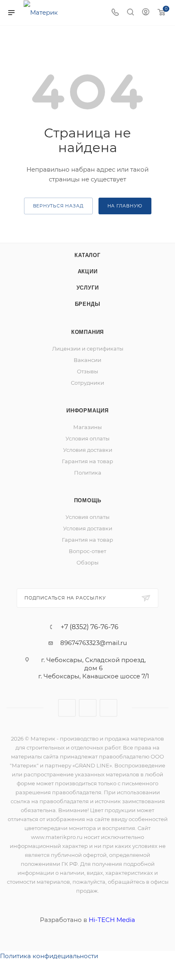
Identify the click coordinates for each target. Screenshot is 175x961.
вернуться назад (58, 206)
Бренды (88, 304)
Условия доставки (87, 450)
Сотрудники (87, 382)
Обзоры (87, 562)
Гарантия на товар (87, 461)
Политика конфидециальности (49, 956)
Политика (87, 472)
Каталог (87, 255)
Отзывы (87, 371)
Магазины (87, 427)
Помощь (87, 500)
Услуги (88, 288)
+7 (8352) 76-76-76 (89, 627)
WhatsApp (108, 708)
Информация (87, 410)
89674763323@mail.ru (93, 643)
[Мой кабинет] (145, 13)
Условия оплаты (87, 438)
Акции (88, 271)
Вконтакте (67, 708)
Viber (87, 708)
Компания (87, 332)
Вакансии (87, 360)
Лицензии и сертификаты (87, 348)
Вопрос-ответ (87, 551)
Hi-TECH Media (112, 920)
